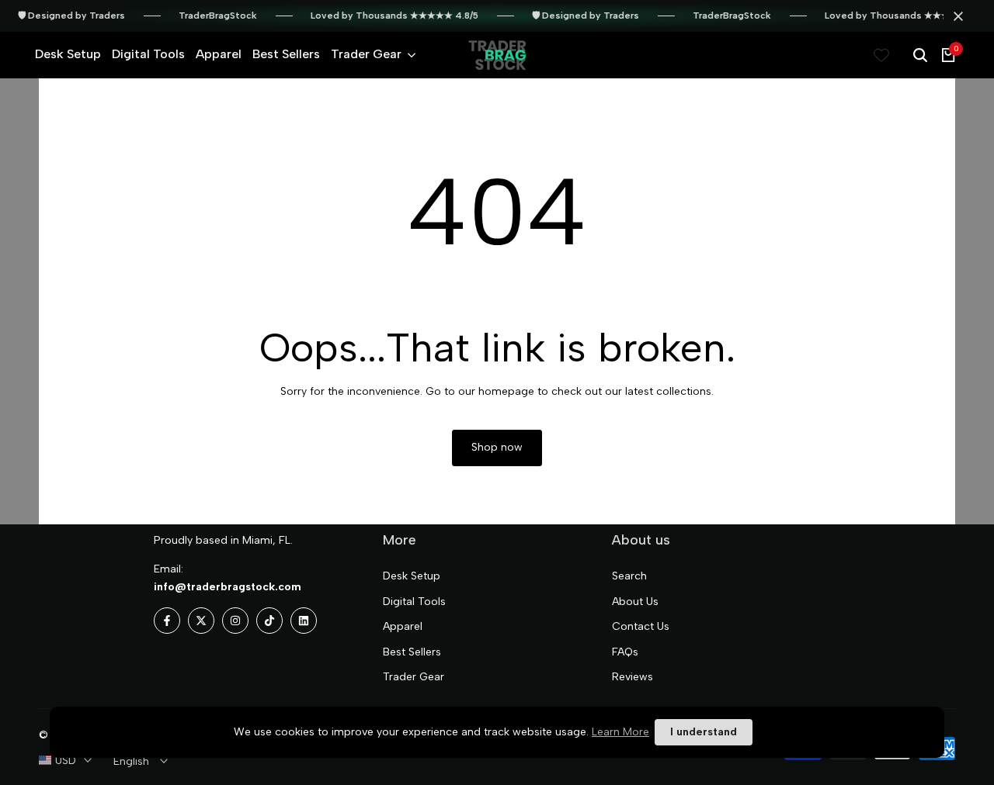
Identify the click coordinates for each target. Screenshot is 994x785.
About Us (635, 601)
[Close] (955, 16)
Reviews (632, 676)
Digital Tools (414, 601)
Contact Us (640, 626)
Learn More (620, 731)
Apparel (402, 626)
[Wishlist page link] (881, 55)
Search (629, 576)
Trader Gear (413, 676)
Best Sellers (412, 652)
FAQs (625, 652)
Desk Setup (411, 576)
